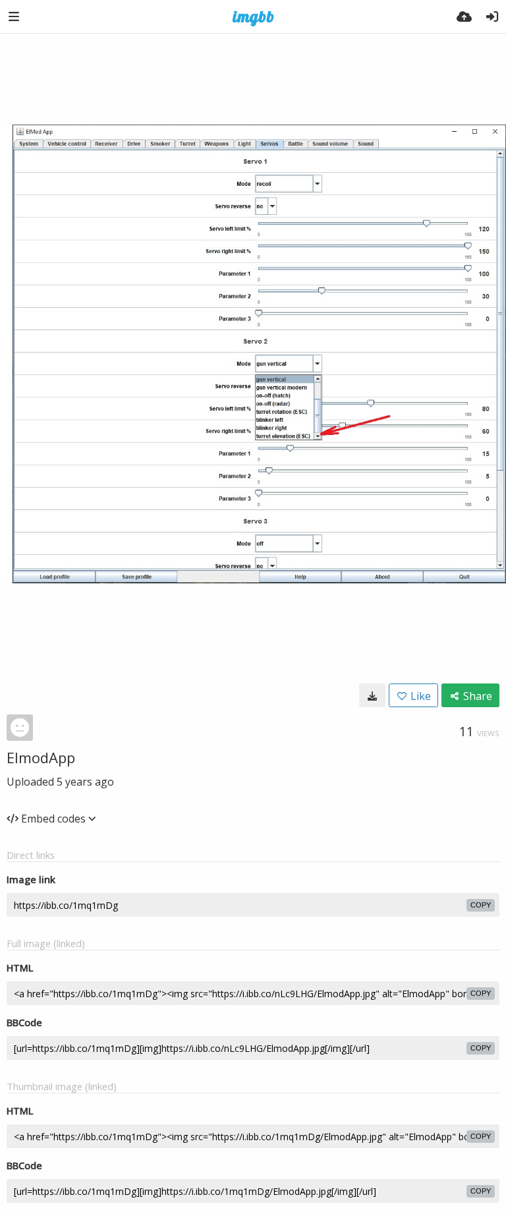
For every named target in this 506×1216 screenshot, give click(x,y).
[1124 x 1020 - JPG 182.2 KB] (372, 695)
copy (480, 905)
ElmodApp (41, 757)
